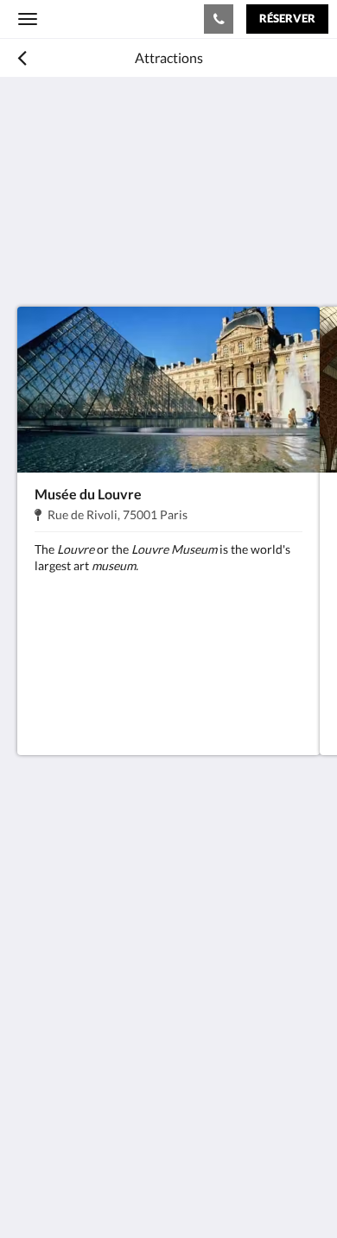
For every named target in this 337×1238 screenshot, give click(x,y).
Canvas (113, 1191)
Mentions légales (67, 1009)
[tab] (168, 981)
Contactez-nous (65, 1080)
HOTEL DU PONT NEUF (100, 18)
